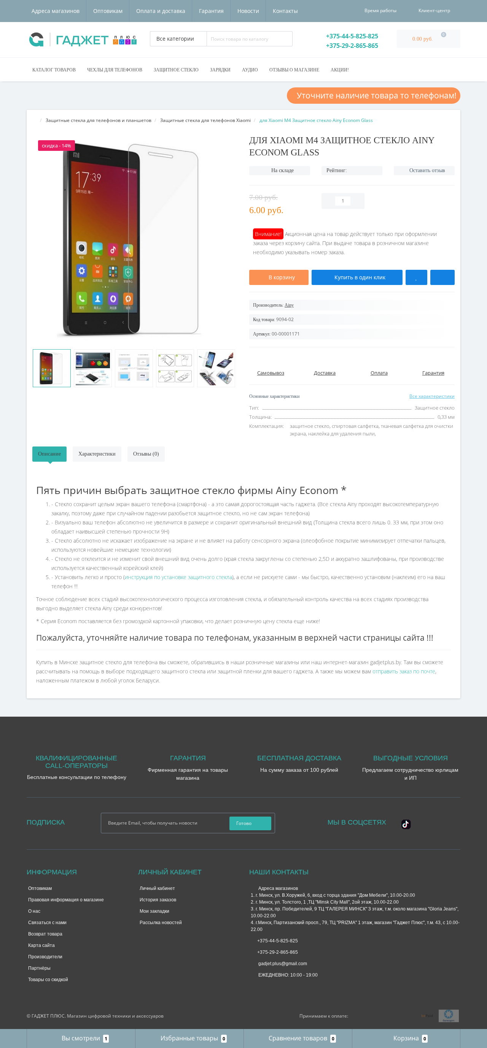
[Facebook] (416, 821)
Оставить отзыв (427, 170)
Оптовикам (108, 10)
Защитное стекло (176, 70)
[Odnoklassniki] (447, 821)
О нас (34, 911)
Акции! (340, 70)
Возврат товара (45, 934)
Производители (45, 956)
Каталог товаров (54, 70)
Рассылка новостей (161, 922)
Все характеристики (432, 396)
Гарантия (211, 10)
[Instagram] (426, 821)
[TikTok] (406, 823)
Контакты (285, 10)
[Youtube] (402, 830)
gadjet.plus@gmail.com (282, 963)
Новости (248, 10)
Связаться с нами (47, 922)
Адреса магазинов (56, 10)
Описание (49, 454)
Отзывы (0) (146, 454)
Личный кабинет (157, 888)
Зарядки (220, 70)
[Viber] (279, 989)
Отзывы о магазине (294, 70)
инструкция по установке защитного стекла (178, 577)
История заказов (158, 899)
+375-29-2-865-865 (351, 45)
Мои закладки (154, 911)
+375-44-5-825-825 (351, 36)
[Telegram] (267, 988)
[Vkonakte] (437, 821)
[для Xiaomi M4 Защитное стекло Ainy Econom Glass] (52, 368)
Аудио (250, 70)
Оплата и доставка (160, 10)
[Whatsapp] (254, 987)
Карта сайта (41, 945)
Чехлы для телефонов (114, 70)
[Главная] (34, 120)
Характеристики (97, 454)
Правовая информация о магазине (66, 899)
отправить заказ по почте (403, 671)
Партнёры (39, 968)
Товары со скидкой (48, 979)
